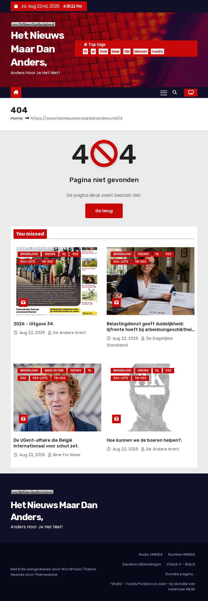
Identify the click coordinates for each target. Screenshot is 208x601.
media (157, 51)
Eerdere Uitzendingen (142, 564)
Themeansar (46, 574)
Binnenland (29, 254)
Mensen (140, 51)
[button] (176, 92)
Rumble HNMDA (181, 554)
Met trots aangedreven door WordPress (46, 569)
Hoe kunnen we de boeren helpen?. (144, 440)
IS (85, 51)
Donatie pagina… (180, 574)
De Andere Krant (69, 332)
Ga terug (104, 211)
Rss (75, 254)
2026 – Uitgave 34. (34, 323)
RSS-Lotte (27, 262)
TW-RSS (47, 262)
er (93, 51)
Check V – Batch (181, 564)
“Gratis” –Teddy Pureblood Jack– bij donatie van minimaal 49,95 (152, 586)
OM (126, 51)
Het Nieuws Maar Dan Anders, (37, 48)
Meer (115, 51)
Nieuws (50, 254)
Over (103, 51)
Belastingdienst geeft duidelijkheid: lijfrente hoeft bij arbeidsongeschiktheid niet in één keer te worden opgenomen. (150, 329)
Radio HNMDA (151, 554)
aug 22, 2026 (33, 332)
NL (64, 254)
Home (17, 118)
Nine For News (66, 454)
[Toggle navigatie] (164, 92)
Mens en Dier (54, 370)
